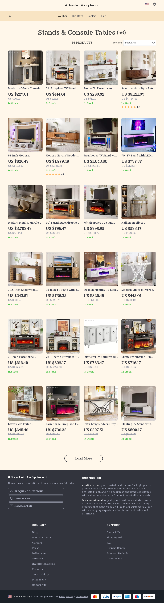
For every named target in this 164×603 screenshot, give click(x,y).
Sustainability (40, 574)
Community (39, 585)
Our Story (77, 16)
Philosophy (39, 579)
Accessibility (82, 596)
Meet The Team (41, 537)
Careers (37, 542)
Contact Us (113, 532)
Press (35, 548)
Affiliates (38, 558)
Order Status (114, 558)
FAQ (109, 542)
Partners (37, 569)
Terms (62, 596)
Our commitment (92, 500)
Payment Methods (118, 553)
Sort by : (117, 42)
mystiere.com (90, 485)
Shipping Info (115, 537)
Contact (92, 16)
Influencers (39, 553)
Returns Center (116, 548)
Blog (103, 16)
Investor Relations (43, 564)
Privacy (69, 596)
